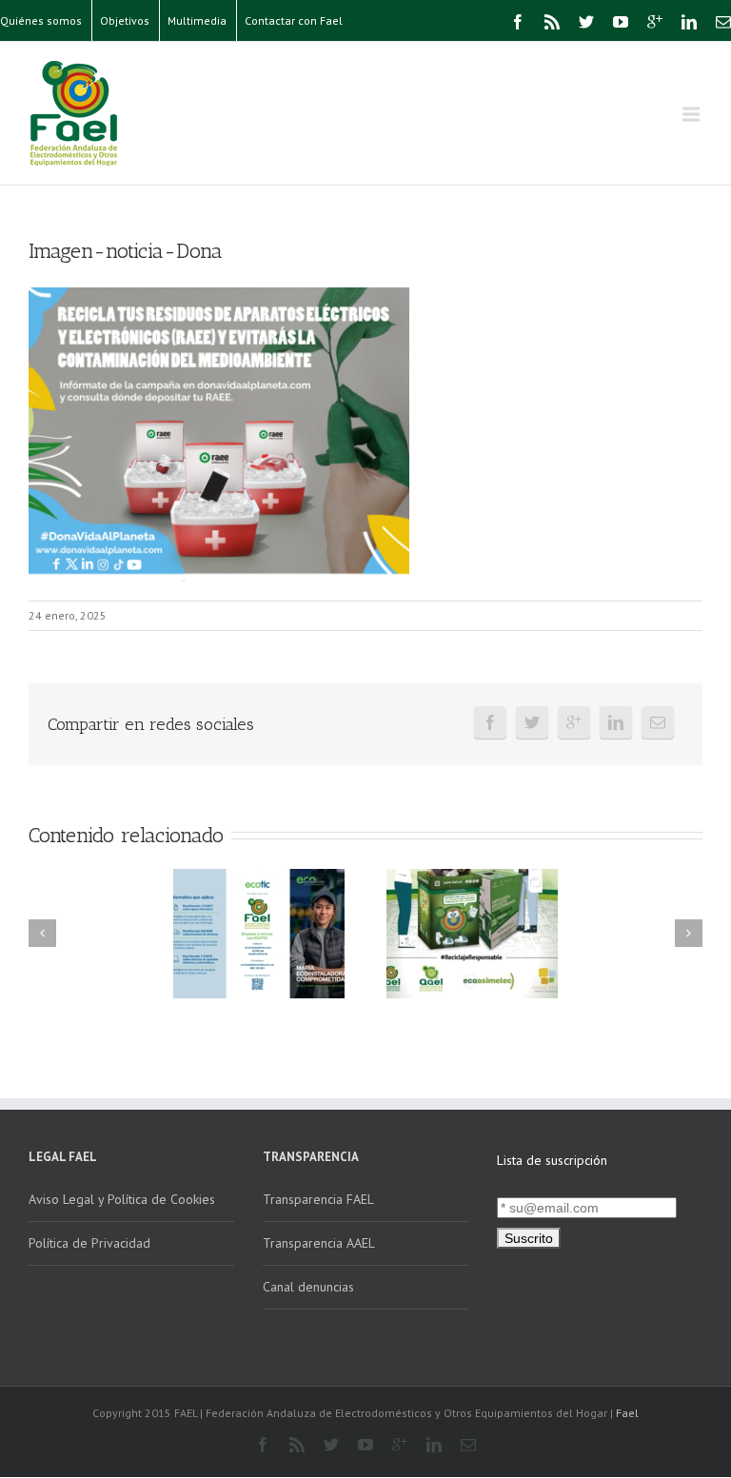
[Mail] (723, 22)
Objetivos (124, 20)
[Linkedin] (689, 22)
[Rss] (552, 22)
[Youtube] (620, 22)
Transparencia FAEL (318, 1199)
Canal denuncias (308, 1286)
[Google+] (654, 22)
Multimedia (197, 20)
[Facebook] (517, 22)
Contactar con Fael (294, 20)
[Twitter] (586, 22)
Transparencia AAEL (319, 1242)
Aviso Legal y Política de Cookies (122, 1199)
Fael (627, 1413)
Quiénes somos (41, 20)
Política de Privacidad (89, 1242)
